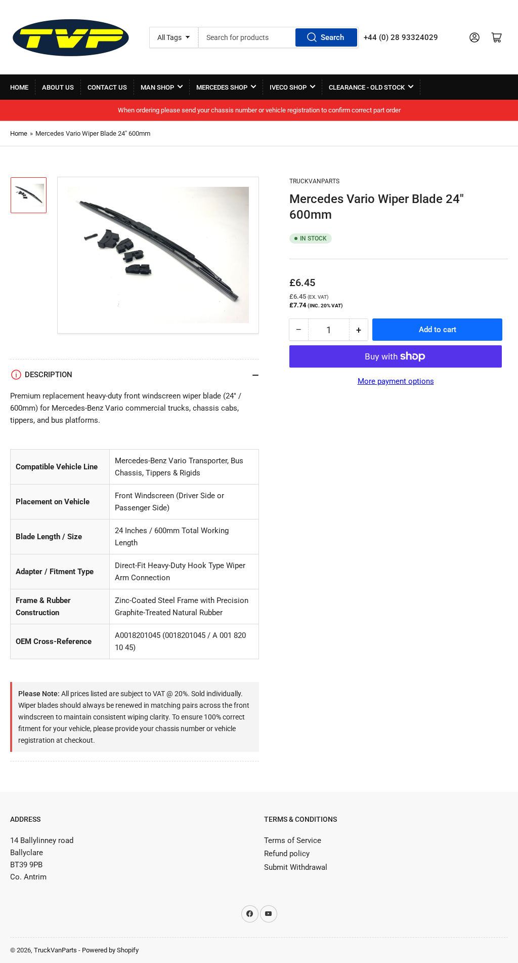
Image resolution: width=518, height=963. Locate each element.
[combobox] (278, 37)
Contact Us (107, 87)
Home (19, 87)
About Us (58, 87)
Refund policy (287, 853)
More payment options (396, 381)
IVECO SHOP (288, 87)
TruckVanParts (55, 950)
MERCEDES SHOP (221, 87)
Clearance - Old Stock (367, 87)
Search (332, 37)
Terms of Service (292, 840)
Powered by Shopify (110, 950)
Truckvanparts (314, 181)
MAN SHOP (157, 87)
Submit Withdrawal (295, 867)
